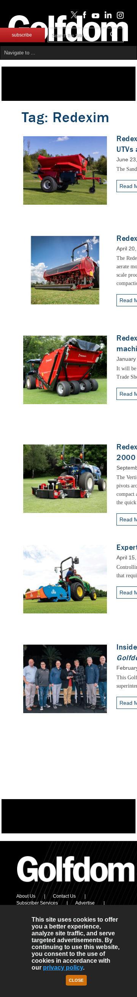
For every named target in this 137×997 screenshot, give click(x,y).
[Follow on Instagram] (118, 16)
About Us (25, 896)
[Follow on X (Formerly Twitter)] (73, 16)
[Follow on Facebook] (83, 16)
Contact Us (64, 896)
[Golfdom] (75, 885)
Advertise (85, 903)
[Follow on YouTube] (93, 16)
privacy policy (63, 967)
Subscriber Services (37, 903)
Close (76, 980)
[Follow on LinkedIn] (106, 16)
